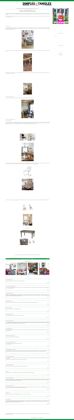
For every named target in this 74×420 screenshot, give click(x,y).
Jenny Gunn (7, 399)
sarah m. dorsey (8, 307)
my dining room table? (17, 13)
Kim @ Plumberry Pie (8, 328)
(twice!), (48, 13)
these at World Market (26, 122)
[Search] (65, 35)
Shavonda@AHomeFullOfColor (10, 349)
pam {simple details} (8, 293)
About (31, 0)
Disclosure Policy (36, 8)
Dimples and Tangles (35, 419)
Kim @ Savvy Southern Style (9, 335)
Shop (34, 0)
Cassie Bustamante (8, 279)
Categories (41, 0)
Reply (48, 282)
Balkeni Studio (42, 419)
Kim (6, 371)
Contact (38, 0)
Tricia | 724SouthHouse (9, 356)
